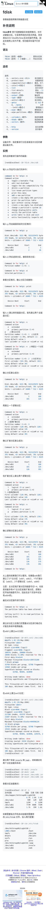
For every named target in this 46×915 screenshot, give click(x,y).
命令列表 (15, 870)
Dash (40, 870)
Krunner (16, 873)
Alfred (34, 870)
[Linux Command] (7, 3)
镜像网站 (14, 882)
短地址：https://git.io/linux (30, 875)
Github (16, 875)
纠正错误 (29, 12)
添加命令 (6, 870)
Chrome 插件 (25, 870)
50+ (31, 880)
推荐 (23, 882)
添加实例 (38, 12)
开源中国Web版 (27, 873)
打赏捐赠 (9, 875)
